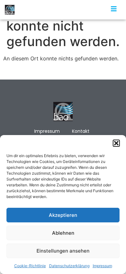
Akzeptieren (63, 215)
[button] (116, 143)
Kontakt (80, 131)
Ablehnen (63, 233)
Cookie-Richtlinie (30, 265)
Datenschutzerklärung (69, 265)
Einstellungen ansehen (63, 251)
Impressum (102, 265)
